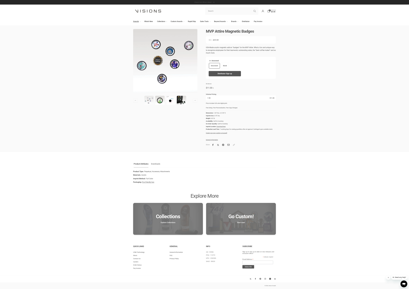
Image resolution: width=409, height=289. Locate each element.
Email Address (247, 259)
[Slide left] (135, 100)
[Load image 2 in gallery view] (160, 100)
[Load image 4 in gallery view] (181, 100)
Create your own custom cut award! (216, 133)
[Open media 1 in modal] (165, 61)
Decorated (214, 66)
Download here (221, 126)
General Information (212, 140)
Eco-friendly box (148, 182)
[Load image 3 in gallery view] (170, 100)
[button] (137, 22)
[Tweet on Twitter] (218, 145)
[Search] (255, 11)
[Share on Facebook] (213, 145)
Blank (225, 66)
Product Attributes (141, 164)
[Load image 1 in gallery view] (149, 100)
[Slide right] (195, 100)
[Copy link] (234, 145)
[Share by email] (228, 144)
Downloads (155, 164)
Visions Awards (272, 285)
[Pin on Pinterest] (223, 145)
